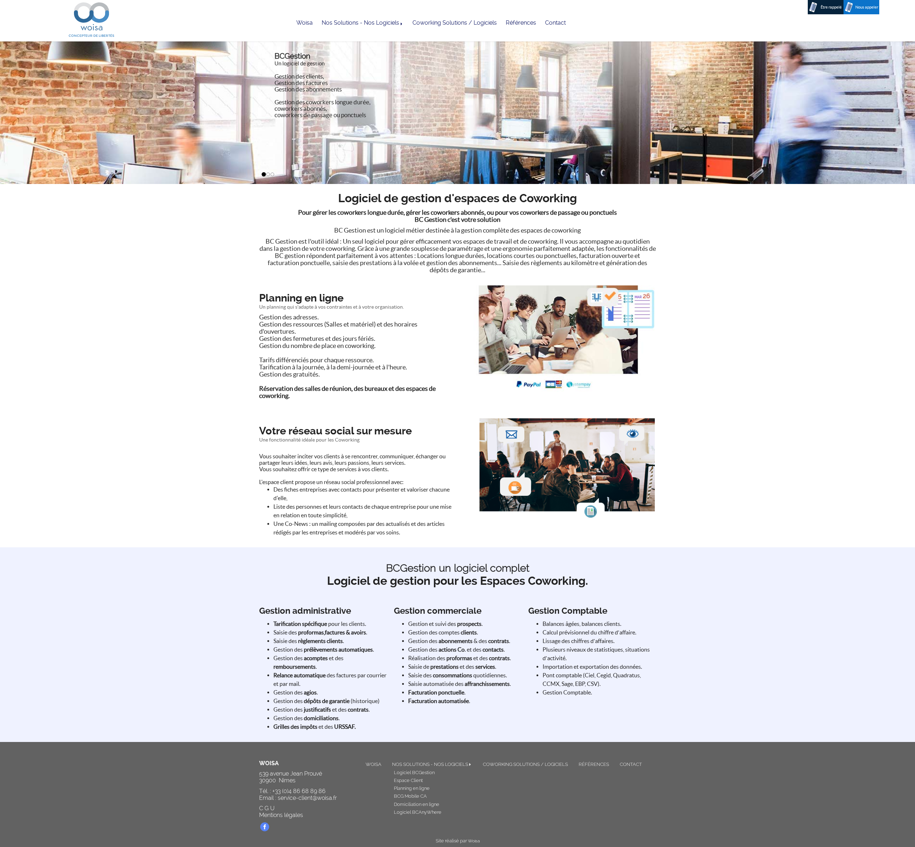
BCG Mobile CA (410, 796)
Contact (555, 22)
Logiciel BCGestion (414, 772)
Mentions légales (281, 815)
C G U (266, 808)
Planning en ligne (412, 788)
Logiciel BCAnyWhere (417, 812)
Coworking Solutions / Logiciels (454, 22)
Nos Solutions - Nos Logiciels (361, 22)
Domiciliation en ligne (416, 804)
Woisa (304, 22)
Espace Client (408, 780)
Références (521, 22)
